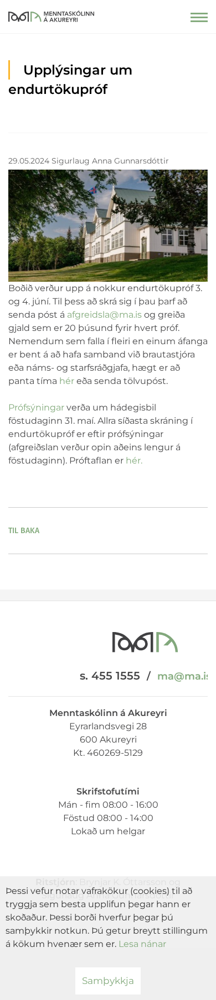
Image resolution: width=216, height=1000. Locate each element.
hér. (134, 460)
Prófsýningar (36, 407)
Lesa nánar (142, 944)
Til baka (23, 530)
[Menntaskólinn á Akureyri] (51, 14)
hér (66, 381)
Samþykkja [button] (108, 980)
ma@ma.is (184, 676)
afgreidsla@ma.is (104, 314)
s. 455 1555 (110, 675)
